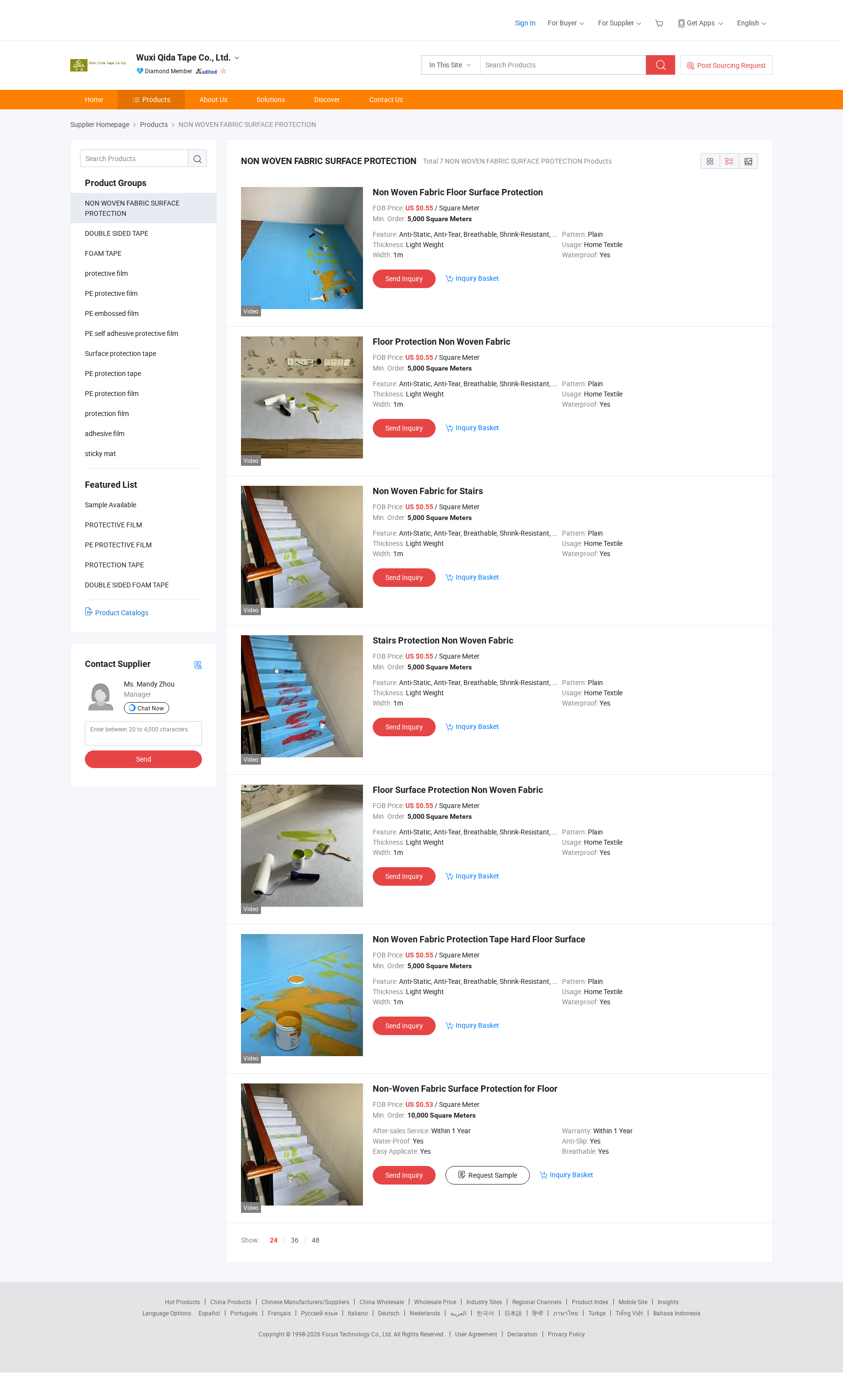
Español (209, 1313)
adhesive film (104, 433)
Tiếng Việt (629, 1313)
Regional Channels (537, 1302)
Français (279, 1313)
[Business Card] (198, 664)
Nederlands (425, 1313)
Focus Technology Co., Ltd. (358, 1334)
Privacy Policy (566, 1334)
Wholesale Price (435, 1302)
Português (244, 1313)
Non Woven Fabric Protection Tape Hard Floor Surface (479, 939)
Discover (327, 99)
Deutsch (389, 1313)
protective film (106, 273)
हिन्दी (537, 1313)
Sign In (525, 22)
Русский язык (319, 1313)
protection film (107, 413)
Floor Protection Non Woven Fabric (441, 341)
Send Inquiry (404, 278)
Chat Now (151, 708)
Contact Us (386, 99)
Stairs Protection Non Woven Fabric (443, 640)
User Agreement (476, 1334)
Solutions (271, 99)
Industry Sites (484, 1302)
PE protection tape (113, 373)
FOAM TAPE (103, 253)
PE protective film (111, 293)
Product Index (590, 1302)
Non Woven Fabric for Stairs (428, 491)
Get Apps (700, 22)
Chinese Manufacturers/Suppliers (305, 1302)
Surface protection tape (120, 353)
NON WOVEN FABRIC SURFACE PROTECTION (132, 208)
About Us (213, 99)
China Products (230, 1302)
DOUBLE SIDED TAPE (116, 233)
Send (143, 759)
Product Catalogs (121, 612)
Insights (668, 1302)
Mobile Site (633, 1302)
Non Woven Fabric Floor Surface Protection (458, 192)
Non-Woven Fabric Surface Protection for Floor (465, 1088)
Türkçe (596, 1313)
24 (274, 1240)
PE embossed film (112, 313)
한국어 (485, 1313)
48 (316, 1240)
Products (156, 99)
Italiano (358, 1313)
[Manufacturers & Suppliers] (133, 19)
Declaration (522, 1334)
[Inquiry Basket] (660, 22)
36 (295, 1240)
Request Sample (492, 1175)
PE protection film (112, 393)
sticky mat (100, 453)
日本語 (513, 1313)
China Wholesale (382, 1302)
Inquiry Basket (477, 278)
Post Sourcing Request (731, 65)
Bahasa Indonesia (677, 1313)
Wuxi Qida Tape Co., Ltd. (183, 57)
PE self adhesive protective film (131, 333)
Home (94, 99)
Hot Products (182, 1302)
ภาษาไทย (565, 1313)
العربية (458, 1313)
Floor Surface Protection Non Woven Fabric (458, 790)
